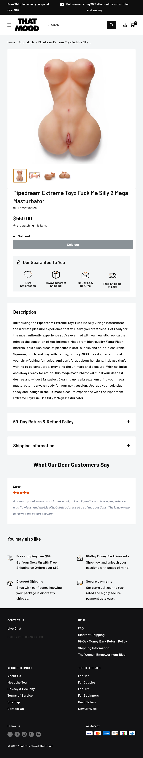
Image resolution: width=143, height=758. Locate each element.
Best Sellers (87, 702)
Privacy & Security (21, 689)
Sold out (73, 244)
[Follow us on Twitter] (17, 734)
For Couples (87, 682)
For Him (84, 689)
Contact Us (15, 708)
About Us (14, 676)
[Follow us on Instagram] (24, 734)
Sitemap (13, 702)
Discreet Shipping (91, 635)
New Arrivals (87, 708)
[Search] (111, 25)
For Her (83, 676)
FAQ (81, 628)
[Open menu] (9, 25)
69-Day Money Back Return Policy (102, 641)
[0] (132, 25)
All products (27, 42)
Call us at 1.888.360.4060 (25, 637)
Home (11, 42)
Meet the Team (18, 682)
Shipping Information (93, 648)
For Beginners (88, 695)
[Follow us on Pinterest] (31, 734)
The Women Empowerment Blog (101, 654)
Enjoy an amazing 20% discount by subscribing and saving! (97, 7)
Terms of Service (20, 695)
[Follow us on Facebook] (10, 734)
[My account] (125, 25)
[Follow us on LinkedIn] (38, 734)
